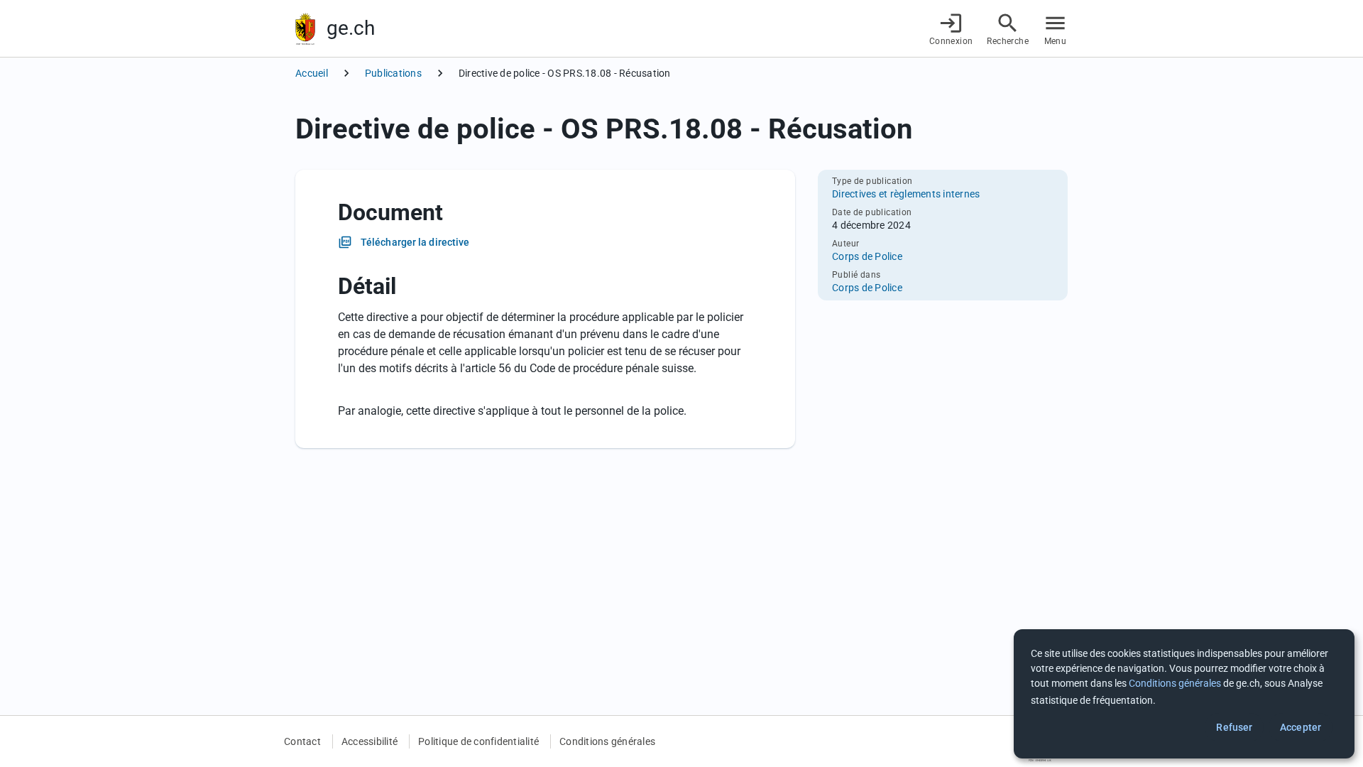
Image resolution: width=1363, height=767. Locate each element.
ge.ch (351, 28)
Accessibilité (369, 741)
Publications (393, 73)
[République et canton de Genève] (305, 29)
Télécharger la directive (415, 242)
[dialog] (1184, 693)
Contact (302, 741)
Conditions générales (607, 741)
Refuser (1234, 727)
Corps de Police (867, 256)
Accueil (311, 73)
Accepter (1300, 727)
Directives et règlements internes (906, 194)
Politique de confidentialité (478, 741)
